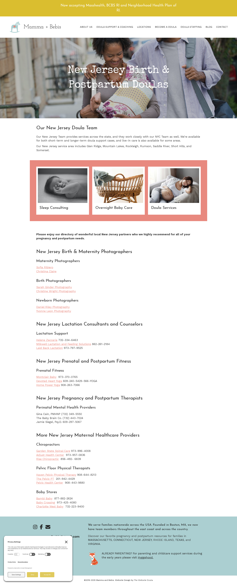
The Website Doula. (143, 580)
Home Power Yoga (48, 385)
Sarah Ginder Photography (54, 287)
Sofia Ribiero (44, 267)
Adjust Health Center (50, 455)
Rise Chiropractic (47, 459)
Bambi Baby (44, 498)
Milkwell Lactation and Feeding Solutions (63, 344)
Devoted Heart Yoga (49, 381)
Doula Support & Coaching (114, 26)
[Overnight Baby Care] (118, 191)
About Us (86, 26)
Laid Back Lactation (49, 348)
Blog (209, 26)
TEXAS (179, 539)
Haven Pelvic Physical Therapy (56, 474)
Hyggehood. (145, 557)
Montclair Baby (46, 377)
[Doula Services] (174, 191)
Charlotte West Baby (49, 506)
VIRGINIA (94, 544)
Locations (144, 26)
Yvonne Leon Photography (53, 311)
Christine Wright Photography (56, 291)
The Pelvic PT (45, 478)
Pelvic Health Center (49, 482)
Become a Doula (166, 26)
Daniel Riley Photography (53, 307)
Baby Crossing (45, 502)
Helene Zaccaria (46, 340)
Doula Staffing (191, 26)
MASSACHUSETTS (100, 539)
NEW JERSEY (143, 539)
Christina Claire (46, 271)
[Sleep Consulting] (62, 191)
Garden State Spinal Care (53, 451)
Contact (222, 26)
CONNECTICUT (123, 539)
